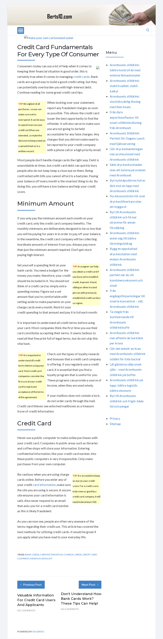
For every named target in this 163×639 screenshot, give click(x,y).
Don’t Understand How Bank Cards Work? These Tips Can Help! (81, 598)
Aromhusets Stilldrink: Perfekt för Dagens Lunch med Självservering (127, 138)
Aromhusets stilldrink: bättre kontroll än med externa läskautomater (125, 70)
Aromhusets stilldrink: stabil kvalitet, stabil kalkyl (125, 86)
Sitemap (115, 424)
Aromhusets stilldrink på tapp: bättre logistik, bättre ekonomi (126, 385)
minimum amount (41, 558)
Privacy (115, 418)
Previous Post (32, 584)
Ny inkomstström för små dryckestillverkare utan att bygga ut (127, 201)
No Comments (26, 610)
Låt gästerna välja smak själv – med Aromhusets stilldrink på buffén (126, 369)
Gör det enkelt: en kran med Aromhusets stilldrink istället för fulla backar (128, 354)
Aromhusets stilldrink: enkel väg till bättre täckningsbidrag (125, 238)
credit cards (81, 76)
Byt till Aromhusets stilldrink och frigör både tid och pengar (127, 401)
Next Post (88, 584)
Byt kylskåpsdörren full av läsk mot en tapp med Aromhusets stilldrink (127, 185)
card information (44, 485)
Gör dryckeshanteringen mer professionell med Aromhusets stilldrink (126, 154)
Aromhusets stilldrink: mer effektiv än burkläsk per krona (126, 338)
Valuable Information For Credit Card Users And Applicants (36, 600)
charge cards (73, 554)
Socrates (38, 631)
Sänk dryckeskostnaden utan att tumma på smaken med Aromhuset (128, 170)
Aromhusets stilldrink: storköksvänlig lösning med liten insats (125, 101)
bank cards (32, 554)
